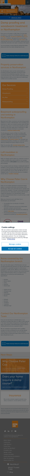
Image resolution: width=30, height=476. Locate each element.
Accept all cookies (15, 248)
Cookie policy (11, 239)
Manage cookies (15, 244)
